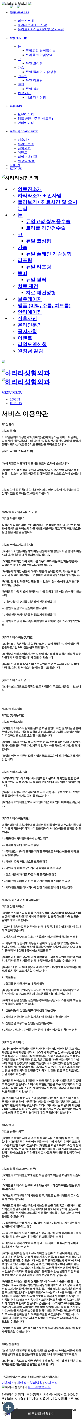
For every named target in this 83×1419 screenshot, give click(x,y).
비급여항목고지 (39, 1387)
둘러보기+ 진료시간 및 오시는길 (41, 29)
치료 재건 (24, 93)
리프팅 (22, 76)
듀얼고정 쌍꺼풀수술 (41, 50)
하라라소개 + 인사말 (32, 25)
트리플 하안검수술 (39, 55)
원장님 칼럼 (26, 161)
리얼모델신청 (27, 156)
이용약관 (8, 1382)
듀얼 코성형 (34, 63)
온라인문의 (26, 144)
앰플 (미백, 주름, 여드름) (35, 118)
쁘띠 (21, 84)
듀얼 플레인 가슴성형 (41, 72)
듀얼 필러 (32, 89)
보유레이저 (26, 114)
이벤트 (22, 152)
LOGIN (15, 165)
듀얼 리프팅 (34, 80)
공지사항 (24, 148)
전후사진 (24, 139)
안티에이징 (26, 122)
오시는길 (51, 1382)
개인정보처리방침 (30, 1382)
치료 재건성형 (36, 97)
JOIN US (16, 168)
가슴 (21, 67)
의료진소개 (26, 20)
